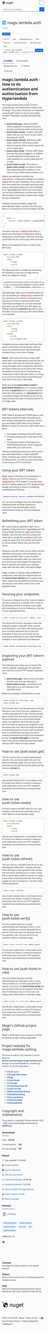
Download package (13, 1179)
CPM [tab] (37, 39)
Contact (6, 1262)
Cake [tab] (5, 46)
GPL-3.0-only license (13, 1174)
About (21, 1318)
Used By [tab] (26, 66)
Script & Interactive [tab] (20, 43)
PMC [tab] (14, 39)
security (22, 1226)
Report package (12, 1199)
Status (6, 1274)
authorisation (9, 1226)
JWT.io (5, 425)
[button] (39, 50)
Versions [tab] (9, 71)
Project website (12, 1165)
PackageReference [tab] (25, 39)
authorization (26, 1223)
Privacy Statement (30, 1321)
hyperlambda (9, 1230)
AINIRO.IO (7, 1125)
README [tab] (9, 61)
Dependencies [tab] (11, 66)
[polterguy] (4, 1214)
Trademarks (7, 1324)
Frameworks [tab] (23, 61)
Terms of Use (31, 1318)
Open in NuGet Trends (15, 1194)
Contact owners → (9, 1209)
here (33, 1037)
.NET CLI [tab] (6, 39)
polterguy (11, 1214)
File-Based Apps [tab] (35, 43)
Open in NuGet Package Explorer (19, 1189)
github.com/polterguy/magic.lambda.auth (22, 1060)
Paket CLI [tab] (6, 43)
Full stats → (6, 1136)
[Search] (41, 9)
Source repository (13, 1170)
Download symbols (13, 1184)
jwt (30, 1226)
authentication (9, 1223)
